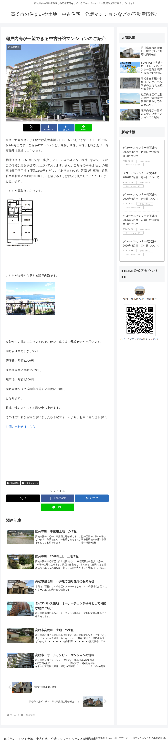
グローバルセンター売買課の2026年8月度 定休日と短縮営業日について (141, 151)
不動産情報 (14, 483)
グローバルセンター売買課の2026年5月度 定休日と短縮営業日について (141, 220)
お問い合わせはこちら (20, 426)
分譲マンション (31, 483)
